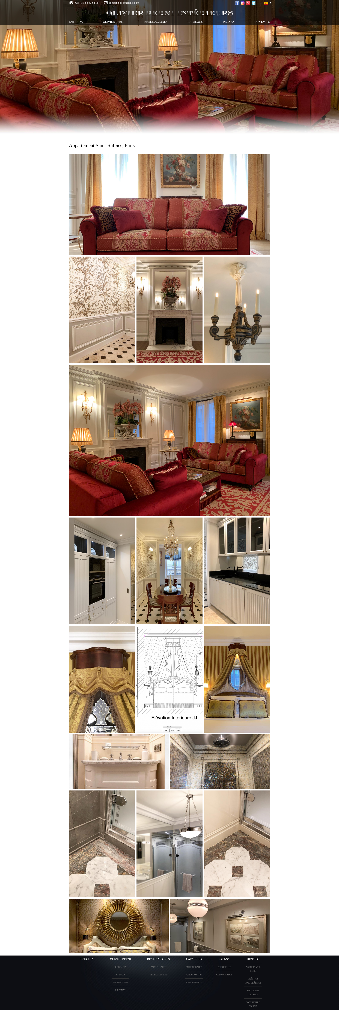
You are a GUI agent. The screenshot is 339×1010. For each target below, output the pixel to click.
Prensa (228, 21)
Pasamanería (194, 982)
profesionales (158, 975)
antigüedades (194, 967)
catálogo (195, 21)
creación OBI (194, 975)
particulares (158, 967)
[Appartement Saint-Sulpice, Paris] (266, 3)
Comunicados (224, 975)
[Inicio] (169, 11)
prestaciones (120, 982)
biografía (120, 967)
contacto (262, 21)
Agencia (120, 975)
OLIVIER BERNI (113, 21)
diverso (253, 959)
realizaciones (155, 21)
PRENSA (224, 959)
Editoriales (224, 967)
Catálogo (194, 959)
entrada (76, 21)
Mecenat (120, 990)
